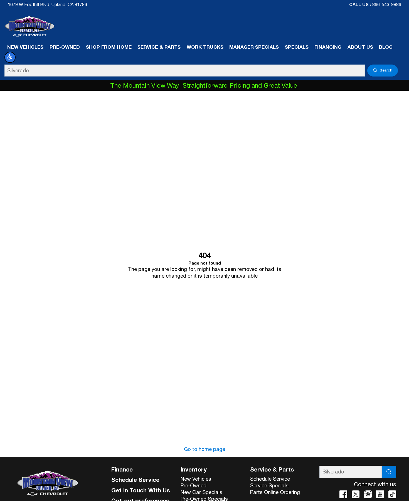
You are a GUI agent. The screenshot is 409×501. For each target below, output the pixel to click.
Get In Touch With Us (140, 490)
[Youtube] (380, 494)
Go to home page (204, 449)
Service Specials (269, 485)
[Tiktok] (392, 494)
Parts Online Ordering (275, 492)
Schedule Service (135, 479)
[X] (355, 494)
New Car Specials (201, 492)
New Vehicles (196, 478)
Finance (122, 469)
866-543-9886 (386, 4)
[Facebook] (343, 494)
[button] (10, 57)
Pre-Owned (193, 485)
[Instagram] (368, 494)
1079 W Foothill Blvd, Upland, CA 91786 (47, 4)
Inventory (194, 469)
